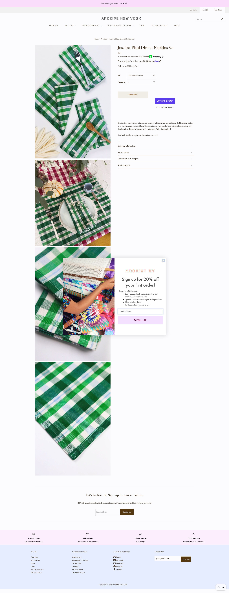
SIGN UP (140, 320)
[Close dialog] (163, 260)
